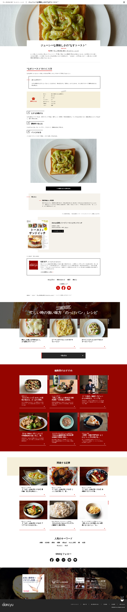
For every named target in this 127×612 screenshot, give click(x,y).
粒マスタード (61, 279)
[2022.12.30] (33, 328)
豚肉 (53, 542)
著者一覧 (85, 604)
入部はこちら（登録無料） (60, 586)
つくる (33, 295)
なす (66, 545)
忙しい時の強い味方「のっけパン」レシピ (66, 51)
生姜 (83, 542)
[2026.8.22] (94, 384)
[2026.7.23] (33, 476)
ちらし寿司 (72, 542)
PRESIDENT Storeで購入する (96, 584)
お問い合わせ (122, 604)
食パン (75, 279)
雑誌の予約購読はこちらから (96, 587)
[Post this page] (58, 288)
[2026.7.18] (94, 476)
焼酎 (41, 542)
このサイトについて (75, 604)
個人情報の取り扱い (95, 604)
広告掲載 (105, 604)
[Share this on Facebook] (63, 288)
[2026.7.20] (33, 510)
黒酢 (58, 542)
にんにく (60, 545)
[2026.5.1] (63, 510)
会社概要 (113, 604)
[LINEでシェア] (69, 288)
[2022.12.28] (94, 328)
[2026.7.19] (63, 476)
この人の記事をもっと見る (46, 272)
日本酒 (47, 542)
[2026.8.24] (33, 384)
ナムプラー (51, 279)
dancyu (28, 295)
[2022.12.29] (63, 328)
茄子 (68, 279)
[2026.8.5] (94, 510)
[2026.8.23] (33, 422)
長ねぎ (64, 542)
